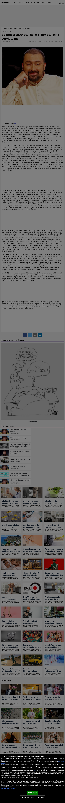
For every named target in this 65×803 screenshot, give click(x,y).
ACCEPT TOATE (32, 792)
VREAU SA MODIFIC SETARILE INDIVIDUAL (32, 797)
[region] (32, 778)
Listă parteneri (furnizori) (8, 788)
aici (35, 770)
